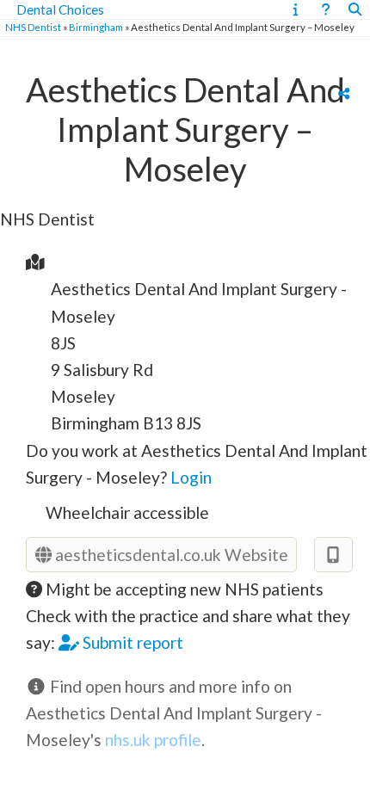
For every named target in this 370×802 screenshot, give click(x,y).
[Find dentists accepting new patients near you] (355, 9)
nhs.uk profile (153, 740)
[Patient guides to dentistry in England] (296, 9)
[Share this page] (343, 93)
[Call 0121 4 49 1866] (333, 554)
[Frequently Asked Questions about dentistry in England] (326, 9)
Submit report (131, 642)
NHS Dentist (33, 27)
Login (191, 477)
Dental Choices (60, 9)
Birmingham (96, 27)
